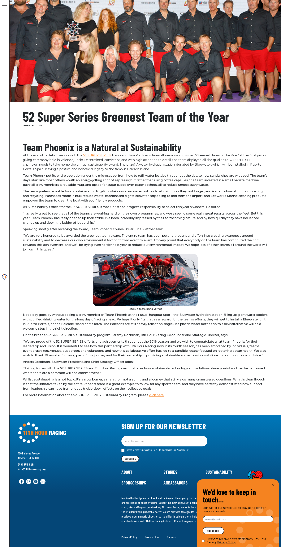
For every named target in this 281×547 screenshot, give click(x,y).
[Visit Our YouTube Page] (35, 481)
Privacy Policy (129, 537)
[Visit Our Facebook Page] (21, 481)
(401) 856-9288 (26, 464)
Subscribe (130, 458)
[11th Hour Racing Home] (58, 433)
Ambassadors (175, 482)
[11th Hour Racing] (4, 277)
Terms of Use (152, 537)
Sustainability (218, 472)
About (126, 472)
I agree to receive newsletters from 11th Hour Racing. (156, 449)
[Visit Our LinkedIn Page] (42, 481)
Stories (170, 472)
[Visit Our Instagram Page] (28, 481)
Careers (171, 537)
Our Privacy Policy (180, 449)
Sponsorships (133, 482)
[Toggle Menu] (4, 4)
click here (156, 395)
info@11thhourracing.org (31, 469)
